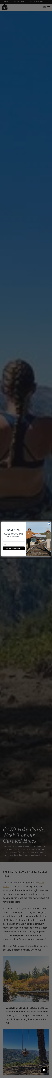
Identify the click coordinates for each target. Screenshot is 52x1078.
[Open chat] (44, 1070)
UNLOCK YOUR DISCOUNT (13, 548)
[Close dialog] (49, 523)
